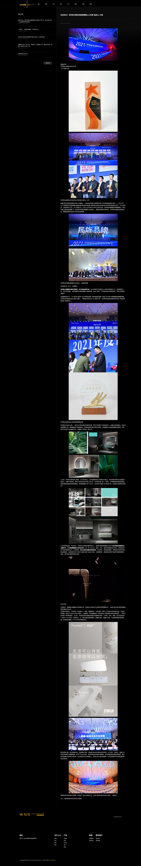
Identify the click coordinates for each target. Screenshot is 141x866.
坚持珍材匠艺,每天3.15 (23, 53)
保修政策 (98, 840)
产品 (53, 4)
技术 (61, 4)
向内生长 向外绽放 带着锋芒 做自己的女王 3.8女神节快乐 (31, 37)
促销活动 (91, 840)
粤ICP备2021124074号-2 (50, 860)
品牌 (46, 4)
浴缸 (65, 840)
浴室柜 (65, 838)
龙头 (65, 844)
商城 (91, 4)
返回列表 (48, 63)
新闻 (68, 4)
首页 (39, 4)
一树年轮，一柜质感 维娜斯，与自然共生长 (28, 29)
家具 (65, 847)
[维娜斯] (27, 4)
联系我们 (98, 838)
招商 (83, 4)
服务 (76, 4)
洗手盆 (65, 842)
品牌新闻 (91, 838)
